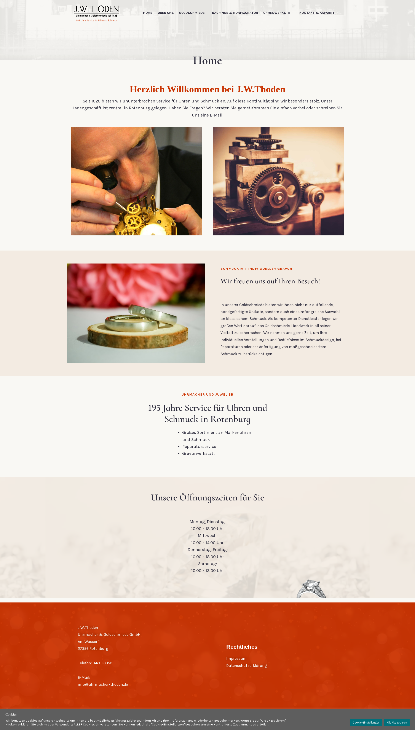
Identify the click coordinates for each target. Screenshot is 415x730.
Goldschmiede (192, 13)
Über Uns (166, 13)
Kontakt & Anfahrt (317, 13)
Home (148, 13)
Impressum (236, 658)
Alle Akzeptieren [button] (397, 722)
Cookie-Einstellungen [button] (366, 722)
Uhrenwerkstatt (278, 13)
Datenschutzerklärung (246, 665)
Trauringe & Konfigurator (234, 13)
